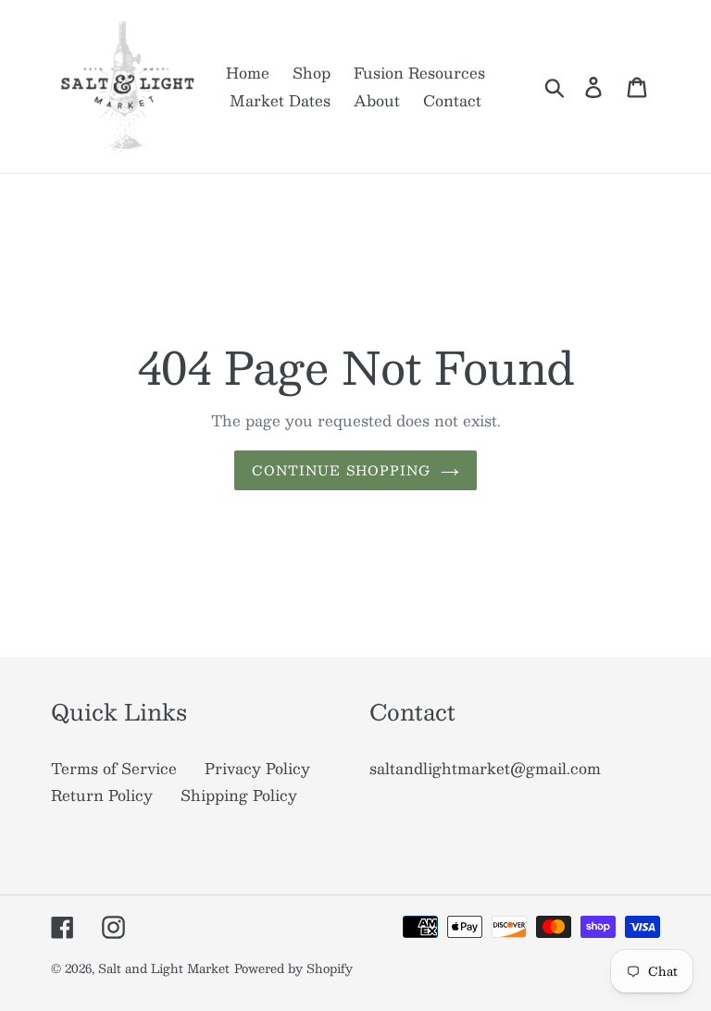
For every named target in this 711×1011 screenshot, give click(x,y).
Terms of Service (114, 768)
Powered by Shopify (293, 968)
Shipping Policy (239, 795)
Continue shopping (341, 470)
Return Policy (102, 795)
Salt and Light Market (164, 968)
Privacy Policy (257, 768)
